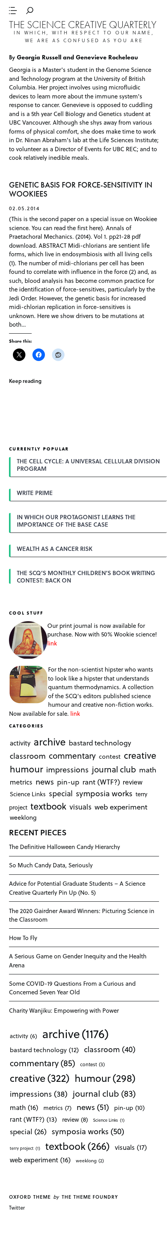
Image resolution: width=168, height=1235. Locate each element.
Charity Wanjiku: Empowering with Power (64, 1010)
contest (110, 756)
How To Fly (23, 937)
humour (26, 769)
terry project (25, 1148)
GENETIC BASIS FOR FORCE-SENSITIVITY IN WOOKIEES (80, 189)
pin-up (68, 782)
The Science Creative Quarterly (82, 24)
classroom (28, 755)
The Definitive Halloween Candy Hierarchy (64, 846)
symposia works (104, 793)
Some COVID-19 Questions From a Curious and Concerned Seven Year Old (72, 988)
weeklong (23, 816)
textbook (48, 805)
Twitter (17, 1207)
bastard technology (100, 742)
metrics (21, 782)
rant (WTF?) (101, 781)
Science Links (28, 794)
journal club (114, 769)
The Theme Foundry (90, 1196)
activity (20, 743)
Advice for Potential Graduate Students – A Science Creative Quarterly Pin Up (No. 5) (77, 888)
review (133, 782)
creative (140, 755)
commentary (72, 755)
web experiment (121, 806)
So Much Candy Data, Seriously (51, 865)
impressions (67, 769)
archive (50, 741)
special (61, 793)
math (147, 769)
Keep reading (25, 380)
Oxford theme (29, 1196)
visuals (80, 806)
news (45, 781)
